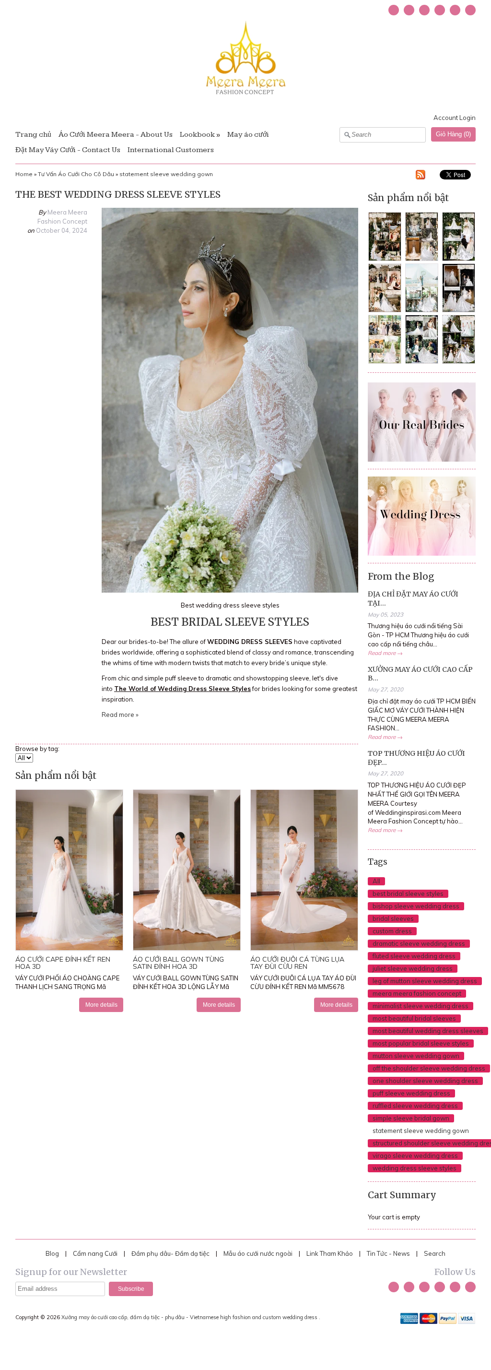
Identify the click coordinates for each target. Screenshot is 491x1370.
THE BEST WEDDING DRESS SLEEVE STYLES (118, 194)
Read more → (385, 652)
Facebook (409, 10)
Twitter (393, 10)
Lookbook (197, 134)
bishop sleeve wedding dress (416, 906)
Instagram (439, 10)
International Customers (171, 150)
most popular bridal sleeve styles (421, 1043)
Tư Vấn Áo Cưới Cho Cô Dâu (76, 174)
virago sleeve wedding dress (415, 1155)
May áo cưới (248, 134)
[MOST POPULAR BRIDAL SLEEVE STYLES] (230, 590)
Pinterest (455, 10)
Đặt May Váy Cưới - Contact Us (67, 150)
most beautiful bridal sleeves (414, 1018)
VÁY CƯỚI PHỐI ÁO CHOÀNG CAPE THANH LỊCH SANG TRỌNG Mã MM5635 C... (67, 987)
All (376, 881)
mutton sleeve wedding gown (416, 1056)
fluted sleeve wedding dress (414, 956)
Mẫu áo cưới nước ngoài (258, 1253)
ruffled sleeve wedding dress (415, 1105)
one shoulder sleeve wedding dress (425, 1080)
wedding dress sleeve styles (414, 1168)
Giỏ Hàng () (453, 134)
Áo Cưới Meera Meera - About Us (115, 134)
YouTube (424, 10)
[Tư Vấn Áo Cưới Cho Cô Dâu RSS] (420, 176)
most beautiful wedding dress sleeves (428, 1031)
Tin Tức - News (388, 1253)
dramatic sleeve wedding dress (419, 943)
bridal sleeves (393, 918)
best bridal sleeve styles (408, 893)
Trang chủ (33, 134)
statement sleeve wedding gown (166, 174)
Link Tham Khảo (329, 1253)
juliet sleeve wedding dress (413, 968)
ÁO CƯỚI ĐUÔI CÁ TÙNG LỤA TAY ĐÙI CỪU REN (297, 963)
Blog (52, 1253)
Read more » (120, 714)
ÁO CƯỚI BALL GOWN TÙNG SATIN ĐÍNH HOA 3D (178, 963)
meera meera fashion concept (417, 993)
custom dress (392, 931)
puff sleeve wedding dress (411, 1093)
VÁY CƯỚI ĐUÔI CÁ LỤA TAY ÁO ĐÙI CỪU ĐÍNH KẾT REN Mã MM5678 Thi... (303, 987)
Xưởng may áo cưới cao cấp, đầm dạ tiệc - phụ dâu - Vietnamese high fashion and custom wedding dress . (191, 1317)
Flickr (470, 10)
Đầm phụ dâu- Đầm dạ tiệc (170, 1253)
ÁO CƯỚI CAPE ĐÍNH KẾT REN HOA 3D (62, 963)
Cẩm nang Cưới (95, 1253)
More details (101, 1004)
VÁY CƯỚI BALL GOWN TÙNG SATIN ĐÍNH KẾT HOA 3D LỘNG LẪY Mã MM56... (185, 987)
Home (24, 174)
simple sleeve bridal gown (411, 1118)
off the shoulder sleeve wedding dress (429, 1068)
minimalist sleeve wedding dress (420, 1006)
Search (434, 1253)
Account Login (454, 117)
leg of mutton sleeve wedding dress (425, 981)
